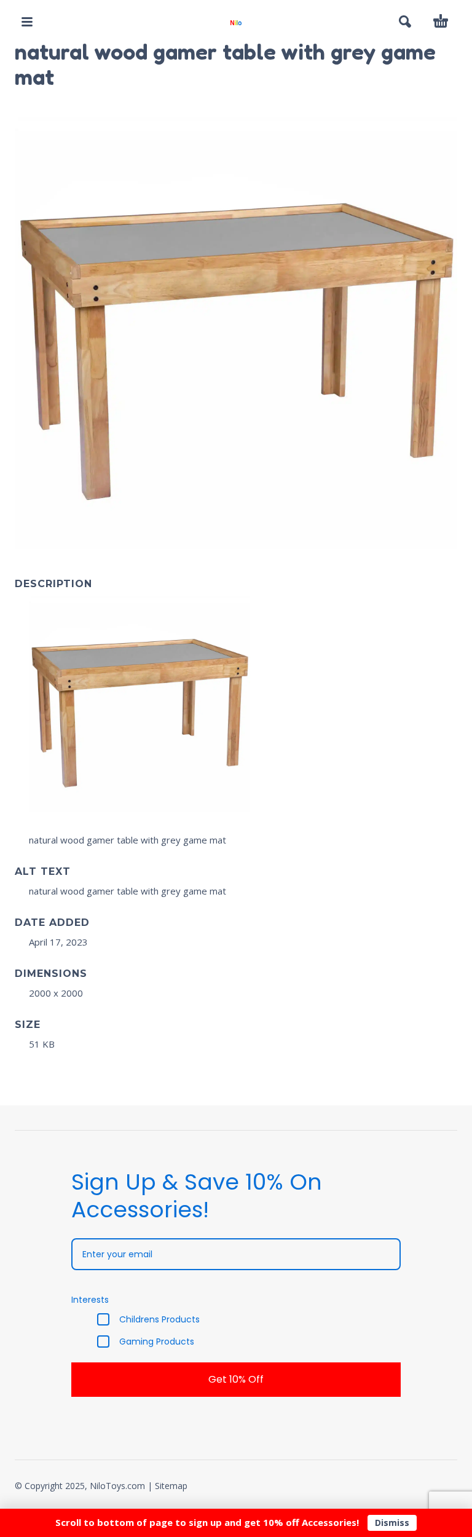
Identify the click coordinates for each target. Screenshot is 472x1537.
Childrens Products (159, 1319)
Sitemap (171, 1486)
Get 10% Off (236, 1379)
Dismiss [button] (392, 1522)
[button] (27, 21)
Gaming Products (156, 1341)
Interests (90, 1300)
